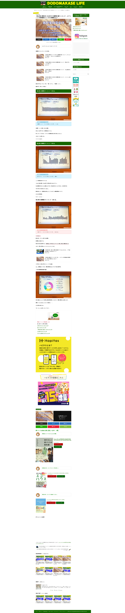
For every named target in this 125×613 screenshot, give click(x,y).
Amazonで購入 (57, 446)
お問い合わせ (81, 7)
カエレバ (58, 442)
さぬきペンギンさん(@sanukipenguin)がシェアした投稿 (82, 55)
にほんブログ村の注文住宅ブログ (58, 7)
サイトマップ (75, 7)
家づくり (44, 7)
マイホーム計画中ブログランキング (43, 333)
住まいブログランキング (41, 327)
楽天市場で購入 (58, 444)
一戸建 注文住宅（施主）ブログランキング (44, 329)
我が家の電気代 (39, 409)
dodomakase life (78, 611)
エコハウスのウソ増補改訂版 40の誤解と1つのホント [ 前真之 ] (56, 499)
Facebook (56, 590)
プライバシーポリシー (63, 611)
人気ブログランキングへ (77, 26)
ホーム (71, 7)
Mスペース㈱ (66, 7)
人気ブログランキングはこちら (42, 325)
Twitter (52, 590)
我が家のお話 (50, 7)
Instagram (60, 590)
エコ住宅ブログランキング (41, 331)
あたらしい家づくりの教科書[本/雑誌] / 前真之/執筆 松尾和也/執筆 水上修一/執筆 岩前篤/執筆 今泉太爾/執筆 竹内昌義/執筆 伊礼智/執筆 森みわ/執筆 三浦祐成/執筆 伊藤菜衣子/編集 (62, 439)
